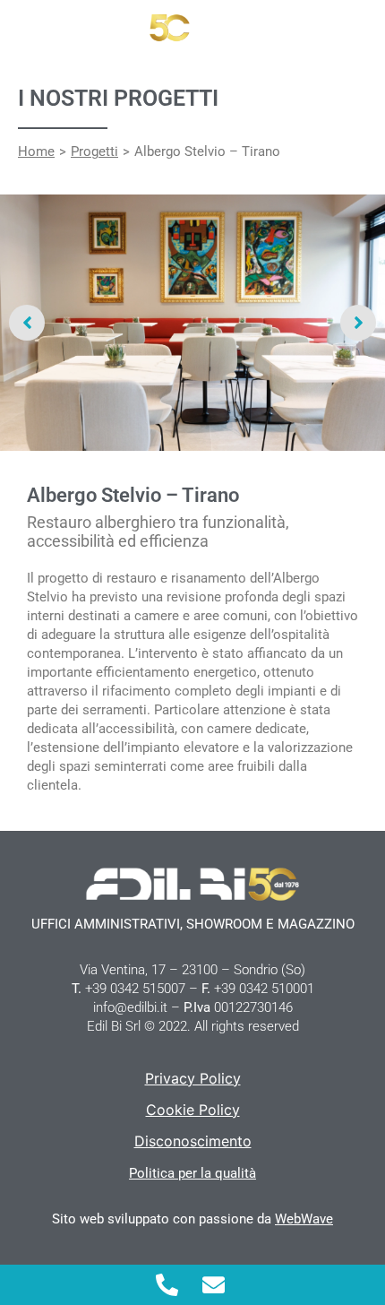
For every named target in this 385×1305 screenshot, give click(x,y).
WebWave (304, 1219)
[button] (27, 323)
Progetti (94, 151)
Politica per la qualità (192, 1173)
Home (36, 151)
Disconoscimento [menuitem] (193, 1141)
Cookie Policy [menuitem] (193, 1110)
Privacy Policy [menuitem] (193, 1078)
